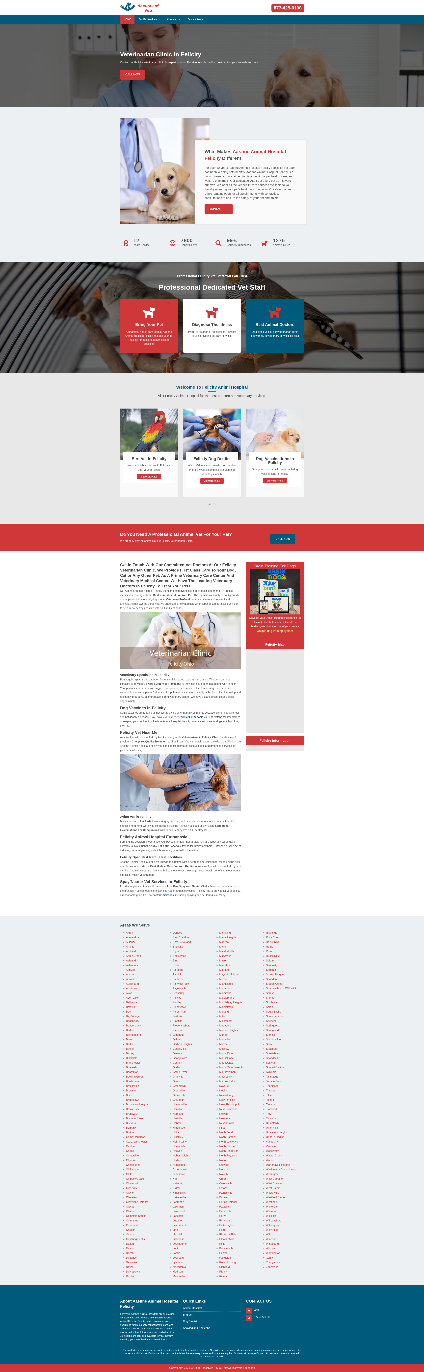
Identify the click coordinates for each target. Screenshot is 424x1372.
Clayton (130, 1192)
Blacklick (131, 1058)
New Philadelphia (229, 1104)
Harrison (178, 1113)
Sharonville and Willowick (281, 988)
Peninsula (225, 1211)
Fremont (178, 1030)
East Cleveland (182, 942)
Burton (130, 1132)
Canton (130, 1146)
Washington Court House (280, 1169)
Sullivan (271, 1062)
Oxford (223, 1188)
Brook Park (132, 1109)
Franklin (177, 1021)
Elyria (176, 951)
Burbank (131, 1127)
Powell (223, 1253)
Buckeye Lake (134, 1118)
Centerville (132, 1155)
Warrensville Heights (278, 1164)
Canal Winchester (136, 1141)
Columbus (132, 1220)
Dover (129, 1267)
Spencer (271, 1021)
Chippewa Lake (135, 1178)
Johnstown (179, 1174)
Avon (129, 993)
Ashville (130, 969)
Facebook (249, 1368)
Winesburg (272, 1243)
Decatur (130, 1253)
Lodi (175, 1248)
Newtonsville (227, 1123)
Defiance (131, 1257)
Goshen (177, 1062)
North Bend (226, 1132)
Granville (178, 1076)
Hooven (177, 1150)
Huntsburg (179, 1164)
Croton (130, 1234)
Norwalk (224, 1164)
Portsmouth (226, 1248)
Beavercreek (133, 1025)
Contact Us (173, 19)
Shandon (271, 979)
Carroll (130, 1150)
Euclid (176, 965)
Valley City (272, 1141)
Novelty (223, 1174)
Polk (222, 1243)
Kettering (178, 1183)
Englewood (179, 956)
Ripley (223, 1271)
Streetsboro (273, 1053)
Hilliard (177, 1132)
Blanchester (133, 1062)
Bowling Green (135, 1076)
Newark (223, 1113)
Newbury (224, 1118)
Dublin (130, 1276)
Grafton (177, 1067)
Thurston (271, 1090)
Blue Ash (131, 1067)
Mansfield (225, 932)
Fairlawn (178, 979)
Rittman (223, 1276)
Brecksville (132, 1086)
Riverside (271, 932)
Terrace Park (273, 1081)
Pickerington (226, 1225)
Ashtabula (132, 965)
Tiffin (269, 1095)
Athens (130, 974)
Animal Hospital (192, 1308)
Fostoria (177, 1016)
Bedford (130, 1030)
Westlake (271, 1202)
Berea (129, 1039)
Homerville (179, 1146)
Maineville (179, 1276)
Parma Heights (228, 1202)
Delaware (131, 1262)
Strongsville (273, 1058)
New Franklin (227, 1099)
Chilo (129, 1174)
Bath (129, 1011)
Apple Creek (133, 956)
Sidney (270, 997)
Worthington (273, 1253)
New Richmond (228, 1109)
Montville (224, 1039)
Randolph (225, 1257)
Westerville (272, 1192)
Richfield (224, 1267)
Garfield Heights (182, 1044)
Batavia (130, 1007)
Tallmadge (272, 1076)
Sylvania (271, 1072)
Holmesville (180, 1141)
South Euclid (273, 1011)
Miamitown (225, 988)
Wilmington (272, 1229)
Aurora (130, 979)
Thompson (272, 1086)
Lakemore (179, 1206)
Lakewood (179, 1211)
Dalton (130, 1243)
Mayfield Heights (229, 974)
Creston (130, 1229)
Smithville (272, 1002)
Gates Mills (179, 1048)
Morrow (223, 1044)
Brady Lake (132, 1081)
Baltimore (131, 1002)
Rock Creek (273, 937)
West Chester (274, 1183)
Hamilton (178, 1109)
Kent (175, 1178)
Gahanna (178, 1034)
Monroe (223, 1034)
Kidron (177, 1188)
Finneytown (179, 1007)
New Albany (226, 1095)
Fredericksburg (181, 1025)
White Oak (272, 1206)
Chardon (131, 1160)
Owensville (225, 1183)
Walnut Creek (274, 1155)
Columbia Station (136, 1215)
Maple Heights (227, 937)
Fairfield (177, 974)
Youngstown (273, 1262)
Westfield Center (276, 1197)
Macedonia (179, 1267)
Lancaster (178, 1215)
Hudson (177, 1160)
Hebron (177, 1123)
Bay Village (133, 1016)
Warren (270, 1160)
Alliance (131, 942)
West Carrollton (275, 1178)
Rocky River (273, 942)
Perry (222, 1215)
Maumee (224, 969)
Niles (222, 1127)
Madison (178, 1271)
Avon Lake (132, 997)
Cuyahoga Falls (135, 1239)
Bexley (130, 1053)
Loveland (178, 1257)
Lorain (176, 1253)
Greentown (179, 1086)
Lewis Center (180, 1225)
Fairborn (178, 969)
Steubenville (273, 1039)
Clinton (130, 1211)
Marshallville (226, 951)
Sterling (270, 1034)
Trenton (270, 1104)
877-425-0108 (288, 7)
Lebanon (178, 1220)
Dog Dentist (190, 1321)
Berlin (129, 1044)
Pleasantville (227, 1239)
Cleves (130, 1206)
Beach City (132, 1021)
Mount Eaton (226, 1053)
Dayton (130, 1248)
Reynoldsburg (227, 1262)
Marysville (225, 956)
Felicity (177, 997)
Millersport (225, 1021)
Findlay (177, 1002)
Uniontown (272, 1123)
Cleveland (132, 1197)
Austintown (132, 988)
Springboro (272, 1025)
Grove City (179, 1095)
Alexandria (132, 937)
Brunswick (132, 1113)
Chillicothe (132, 1169)
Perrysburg (225, 1220)
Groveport (178, 1099)
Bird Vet (187, 1314)
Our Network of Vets (230, 1368)
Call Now (132, 74)
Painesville (225, 1192)
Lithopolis (178, 1239)
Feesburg (178, 993)
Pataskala (225, 1206)
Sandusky (272, 965)
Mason (223, 960)
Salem (270, 960)
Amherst (131, 951)
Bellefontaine (134, 1034)
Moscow (224, 1048)
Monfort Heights (228, 1030)
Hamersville (180, 1104)
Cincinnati (132, 1183)
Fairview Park (181, 983)
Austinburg (132, 983)
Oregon (223, 1178)
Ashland (131, 960)
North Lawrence (228, 1141)
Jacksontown (180, 1169)
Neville (223, 1090)
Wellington (272, 1174)
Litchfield (178, 1234)
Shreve (270, 993)
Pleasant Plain (228, 1234)
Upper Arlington (275, 1137)
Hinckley (178, 1137)
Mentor (223, 979)
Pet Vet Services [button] (148, 19)
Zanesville (272, 1267)
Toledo (270, 1099)
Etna (175, 960)
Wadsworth (272, 1150)
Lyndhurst (178, 1262)
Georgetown (180, 1058)
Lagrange (178, 1202)
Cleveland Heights (137, 1202)
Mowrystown (226, 1076)
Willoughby (272, 1225)
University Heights (277, 1132)
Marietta (224, 942)
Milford (223, 1016)
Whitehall (271, 1211)
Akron (129, 932)
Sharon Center (274, 983)
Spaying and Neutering (196, 1328)
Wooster (271, 1248)
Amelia (130, 946)
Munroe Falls (227, 1081)
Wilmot (270, 1234)
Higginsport (179, 1127)
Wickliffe (271, 1215)
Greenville (179, 1090)
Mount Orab (226, 1062)
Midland (224, 1011)
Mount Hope (226, 1058)
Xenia (269, 1257)
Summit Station (275, 1067)
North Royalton (228, 1155)
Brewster (131, 1090)
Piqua (222, 1229)
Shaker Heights (275, 974)
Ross (269, 951)
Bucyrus (131, 1123)
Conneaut (132, 1225)
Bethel (130, 1048)
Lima (176, 1229)
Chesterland (133, 1164)
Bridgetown (132, 1099)
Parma (223, 1197)
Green (176, 1081)
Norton (223, 1160)
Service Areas (195, 19)
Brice (129, 1095)
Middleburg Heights (230, 1002)
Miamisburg (226, 983)
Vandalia (271, 1146)
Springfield (272, 1030)
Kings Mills (179, 1192)
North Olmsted (227, 1146)
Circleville (132, 1188)
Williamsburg (273, 1220)
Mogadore (225, 1025)
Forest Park (179, 1011)
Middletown (226, 1007)
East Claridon (181, 937)
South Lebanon (275, 1016)
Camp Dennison (135, 1137)
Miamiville (225, 993)
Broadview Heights (137, 1104)
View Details (149, 481)
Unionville (272, 1127)
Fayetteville (179, 988)
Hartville (178, 1118)
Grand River (180, 1072)
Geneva (177, 1053)
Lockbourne (180, 1243)
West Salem (273, 1188)
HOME (129, 19)
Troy (268, 1113)
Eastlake (178, 946)
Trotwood (271, 1109)
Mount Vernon (227, 1072)
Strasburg (271, 1048)
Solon (269, 1007)
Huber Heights (181, 1155)
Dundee (177, 932)
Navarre (224, 1086)
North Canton (227, 1137)
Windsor (271, 1239)
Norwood (224, 1169)
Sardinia (271, 969)
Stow (269, 1044)
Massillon (225, 965)
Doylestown (133, 1271)
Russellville (273, 956)
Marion (223, 946)
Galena (177, 1039)
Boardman (132, 1072)
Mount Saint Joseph (231, 1067)
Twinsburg (272, 1118)
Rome (269, 946)
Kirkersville (179, 1197)
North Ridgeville (228, 1150)
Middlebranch (227, 997)
